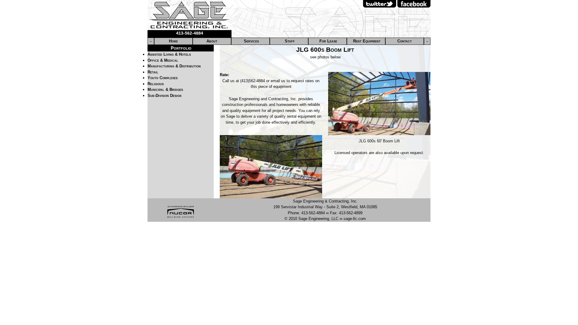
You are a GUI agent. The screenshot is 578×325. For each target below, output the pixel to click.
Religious (156, 84)
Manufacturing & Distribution (174, 66)
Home (173, 41)
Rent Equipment (367, 41)
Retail (153, 72)
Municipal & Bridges (165, 89)
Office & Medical (163, 60)
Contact (404, 41)
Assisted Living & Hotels (169, 54)
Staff (290, 41)
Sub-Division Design (165, 95)
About (212, 41)
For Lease (328, 41)
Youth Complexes (163, 78)
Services (251, 41)
